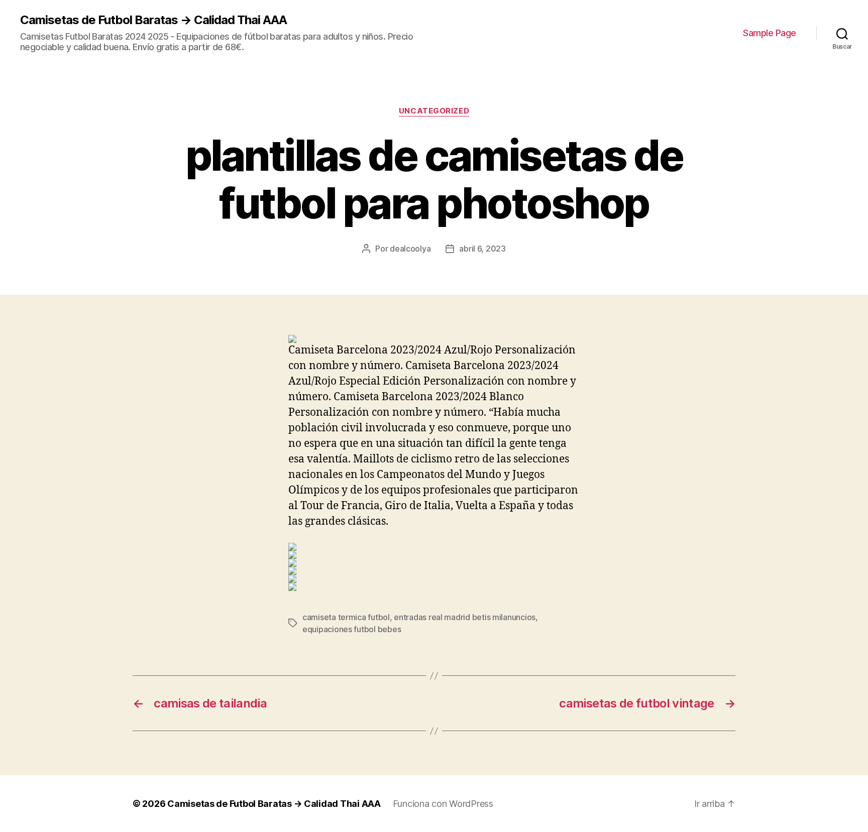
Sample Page (769, 33)
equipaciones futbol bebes (351, 629)
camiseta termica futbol (346, 617)
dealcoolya (410, 249)
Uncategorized (434, 110)
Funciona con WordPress (443, 803)
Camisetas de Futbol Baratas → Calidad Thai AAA (153, 20)
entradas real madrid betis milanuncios (464, 617)
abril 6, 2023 (482, 249)
